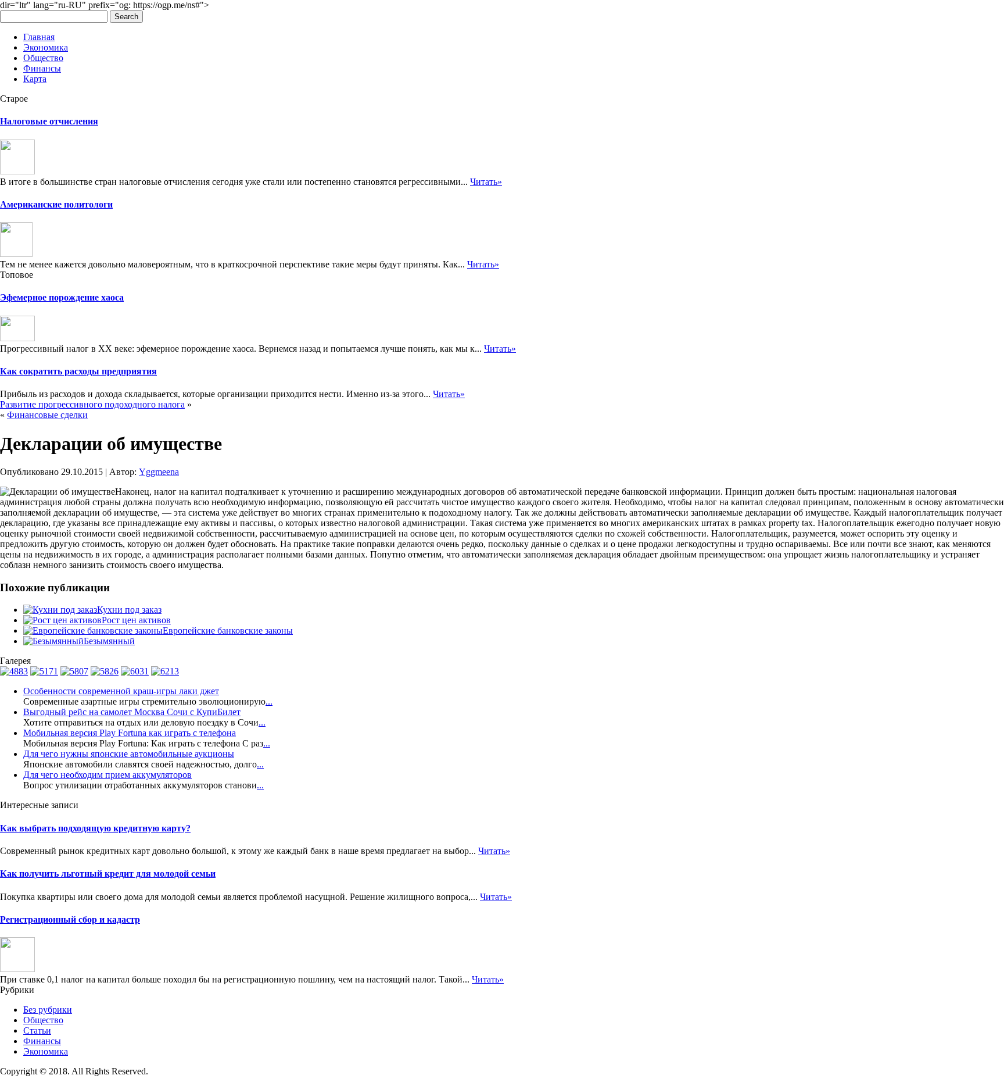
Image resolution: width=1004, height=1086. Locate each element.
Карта (34, 79)
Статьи (37, 1030)
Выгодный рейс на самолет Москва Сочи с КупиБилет (132, 712)
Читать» (486, 182)
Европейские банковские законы (228, 630)
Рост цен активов (136, 620)
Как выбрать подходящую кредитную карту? (95, 828)
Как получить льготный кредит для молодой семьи (108, 873)
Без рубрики (47, 1009)
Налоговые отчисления (49, 121)
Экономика (45, 47)
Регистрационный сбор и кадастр (70, 919)
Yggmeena (159, 472)
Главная (39, 37)
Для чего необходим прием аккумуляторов (107, 775)
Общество (43, 58)
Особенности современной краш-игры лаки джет (121, 691)
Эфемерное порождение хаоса (62, 297)
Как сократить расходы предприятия (78, 371)
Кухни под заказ (129, 610)
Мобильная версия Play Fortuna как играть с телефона (129, 733)
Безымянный (109, 641)
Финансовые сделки (47, 415)
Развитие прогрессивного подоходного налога (92, 404)
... (269, 701)
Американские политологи (56, 204)
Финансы (42, 68)
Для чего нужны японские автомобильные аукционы (128, 754)
